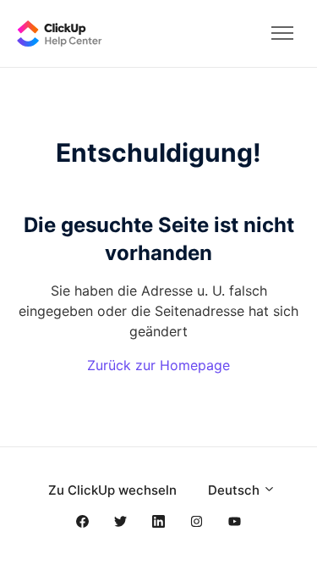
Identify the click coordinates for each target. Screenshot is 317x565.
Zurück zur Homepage (158, 365)
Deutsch (235, 490)
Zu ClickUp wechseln (112, 490)
